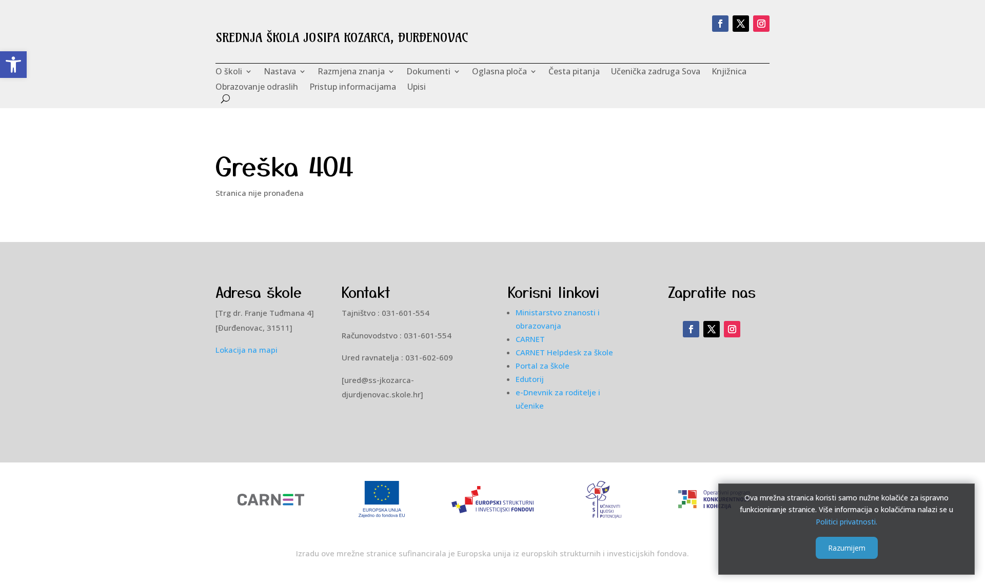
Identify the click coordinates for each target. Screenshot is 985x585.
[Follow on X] (741, 23)
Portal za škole (542, 365)
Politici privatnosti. (846, 522)
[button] (13, 64)
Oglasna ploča (499, 72)
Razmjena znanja (351, 72)
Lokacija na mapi (246, 350)
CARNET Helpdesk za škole (564, 352)
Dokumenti (428, 72)
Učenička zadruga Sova (655, 72)
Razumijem (846, 547)
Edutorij (530, 379)
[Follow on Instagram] (761, 23)
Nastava (280, 72)
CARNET (530, 339)
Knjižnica (729, 72)
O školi (228, 72)
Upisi (416, 87)
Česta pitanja (574, 72)
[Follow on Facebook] (720, 23)
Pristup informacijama (352, 87)
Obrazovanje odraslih (256, 87)
